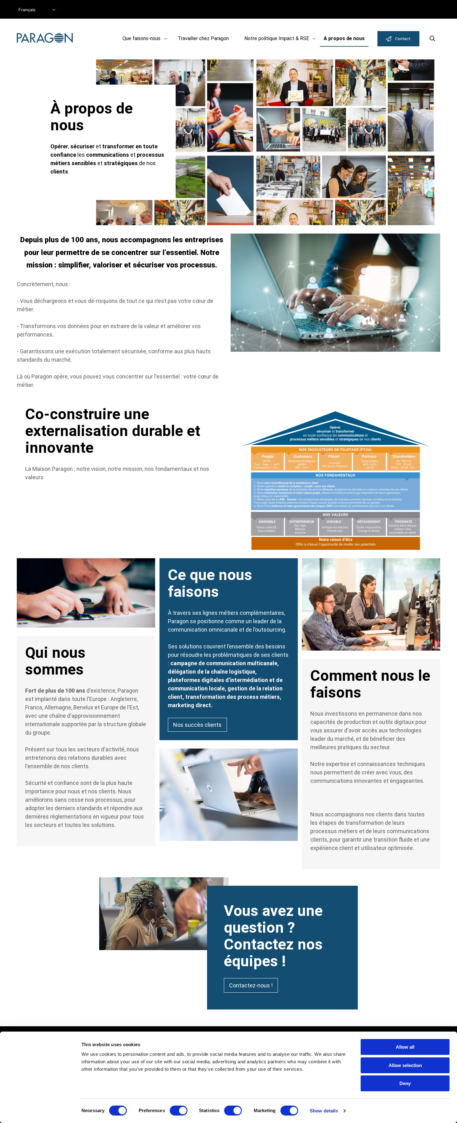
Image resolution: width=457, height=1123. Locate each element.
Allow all (405, 1047)
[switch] (178, 1111)
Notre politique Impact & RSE (276, 38)
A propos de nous (344, 38)
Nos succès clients (197, 725)
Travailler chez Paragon (203, 38)
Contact (402, 38)
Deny (405, 1083)
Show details (324, 1110)
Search (432, 38)
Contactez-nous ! (251, 985)
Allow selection (405, 1065)
